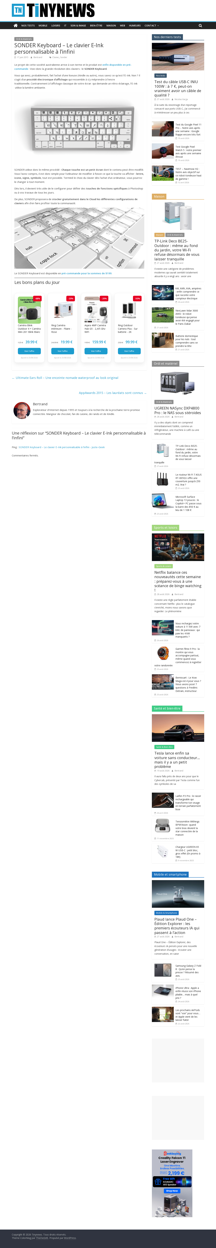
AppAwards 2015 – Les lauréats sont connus (113, 393)
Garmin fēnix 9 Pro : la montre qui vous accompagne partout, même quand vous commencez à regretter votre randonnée (177, 657)
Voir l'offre (29, 351)
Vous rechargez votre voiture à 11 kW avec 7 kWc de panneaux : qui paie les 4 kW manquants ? (188, 630)
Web (122, 25)
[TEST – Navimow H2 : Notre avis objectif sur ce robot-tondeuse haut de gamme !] (163, 167)
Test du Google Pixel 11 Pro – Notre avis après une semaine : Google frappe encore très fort (188, 129)
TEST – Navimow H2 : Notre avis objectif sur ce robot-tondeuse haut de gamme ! (188, 173)
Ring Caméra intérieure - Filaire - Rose (61, 328)
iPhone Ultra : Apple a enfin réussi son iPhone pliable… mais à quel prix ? (188, 992)
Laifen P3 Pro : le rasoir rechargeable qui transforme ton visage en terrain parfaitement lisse (188, 802)
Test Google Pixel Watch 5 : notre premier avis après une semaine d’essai (188, 151)
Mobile (43, 25)
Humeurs (135, 25)
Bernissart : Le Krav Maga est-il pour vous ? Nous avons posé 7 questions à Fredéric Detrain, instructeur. (188, 684)
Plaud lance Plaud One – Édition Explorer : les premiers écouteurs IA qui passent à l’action (176, 926)
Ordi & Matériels (24, 39)
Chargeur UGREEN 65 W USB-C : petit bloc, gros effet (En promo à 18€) (188, 851)
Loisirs (55, 25)
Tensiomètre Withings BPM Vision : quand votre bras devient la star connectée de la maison (187, 828)
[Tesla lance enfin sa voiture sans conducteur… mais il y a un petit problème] (178, 716)
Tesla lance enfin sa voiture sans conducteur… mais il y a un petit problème (177, 759)
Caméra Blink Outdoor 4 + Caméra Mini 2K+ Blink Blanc (29, 328)
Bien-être (96, 25)
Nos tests (28, 25)
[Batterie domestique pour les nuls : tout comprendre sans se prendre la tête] (163, 334)
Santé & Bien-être (164, 747)
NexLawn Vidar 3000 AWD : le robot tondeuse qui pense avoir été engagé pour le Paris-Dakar (188, 317)
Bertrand (38, 57)
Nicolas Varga (181, 99)
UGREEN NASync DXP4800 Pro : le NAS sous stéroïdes (177, 410)
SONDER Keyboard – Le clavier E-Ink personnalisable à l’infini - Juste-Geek (62, 447)
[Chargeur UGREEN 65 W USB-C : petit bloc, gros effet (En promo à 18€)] (163, 845)
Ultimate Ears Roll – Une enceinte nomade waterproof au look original (65, 378)
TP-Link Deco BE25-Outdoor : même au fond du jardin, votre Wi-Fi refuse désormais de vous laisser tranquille (176, 249)
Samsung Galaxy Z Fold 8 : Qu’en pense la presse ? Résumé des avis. (188, 970)
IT (65, 25)
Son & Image (78, 25)
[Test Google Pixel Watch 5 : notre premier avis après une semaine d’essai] (163, 145)
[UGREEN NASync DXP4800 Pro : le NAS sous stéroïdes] (178, 371)
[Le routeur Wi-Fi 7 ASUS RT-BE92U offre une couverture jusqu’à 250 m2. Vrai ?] (163, 473)
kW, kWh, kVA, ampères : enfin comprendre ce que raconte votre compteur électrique (188, 293)
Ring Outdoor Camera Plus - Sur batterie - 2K (128, 328)
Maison (111, 25)
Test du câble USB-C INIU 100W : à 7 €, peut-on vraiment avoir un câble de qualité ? (177, 88)
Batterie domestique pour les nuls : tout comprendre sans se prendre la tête (187, 341)
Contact (150, 25)
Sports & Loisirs (163, 566)
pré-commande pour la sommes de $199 (87, 273)
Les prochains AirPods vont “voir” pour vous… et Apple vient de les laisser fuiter (188, 1015)
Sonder (63, 57)
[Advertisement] (178, 1060)
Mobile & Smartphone (166, 912)
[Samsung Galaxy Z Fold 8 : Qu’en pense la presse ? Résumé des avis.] (163, 964)
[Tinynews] (15, 25)
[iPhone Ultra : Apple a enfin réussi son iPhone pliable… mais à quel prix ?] (163, 986)
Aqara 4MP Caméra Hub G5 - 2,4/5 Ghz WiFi (95, 328)
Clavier (55, 57)
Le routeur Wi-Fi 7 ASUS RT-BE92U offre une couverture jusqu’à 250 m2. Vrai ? (189, 479)
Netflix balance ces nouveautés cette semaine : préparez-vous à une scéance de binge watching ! (177, 581)
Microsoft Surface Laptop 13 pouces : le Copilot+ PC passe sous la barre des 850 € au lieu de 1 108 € (188, 503)
